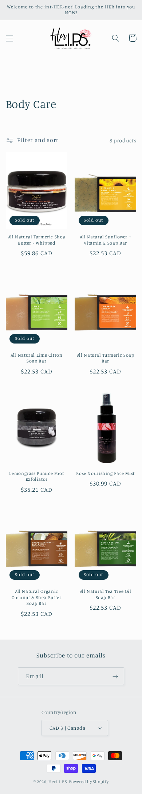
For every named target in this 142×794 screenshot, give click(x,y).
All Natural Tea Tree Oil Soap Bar (105, 594)
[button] (9, 38)
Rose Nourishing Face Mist (105, 473)
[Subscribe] (115, 676)
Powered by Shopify (89, 781)
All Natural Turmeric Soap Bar (105, 358)
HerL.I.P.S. (58, 781)
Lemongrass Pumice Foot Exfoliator (36, 476)
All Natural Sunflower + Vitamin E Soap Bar (105, 239)
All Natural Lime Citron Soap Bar (37, 358)
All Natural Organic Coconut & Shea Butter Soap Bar (36, 597)
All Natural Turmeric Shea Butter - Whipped (37, 239)
